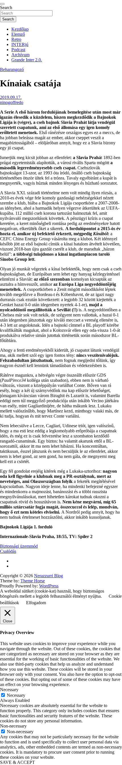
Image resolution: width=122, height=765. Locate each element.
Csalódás (8, 551)
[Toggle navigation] (2, 4)
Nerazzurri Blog (48, 575)
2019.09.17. (11, 97)
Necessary (16, 695)
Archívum (20, 54)
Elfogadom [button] (36, 602)
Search (6, 7)
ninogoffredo (11, 102)
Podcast (18, 49)
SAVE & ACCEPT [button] (17, 762)
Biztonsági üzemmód (19, 546)
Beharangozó (12, 69)
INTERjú (19, 44)
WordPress (48, 585)
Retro (16, 39)
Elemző (18, 34)
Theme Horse (32, 580)
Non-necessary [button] (13, 726)
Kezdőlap (20, 29)
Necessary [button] (9, 689)
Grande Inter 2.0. (26, 59)
